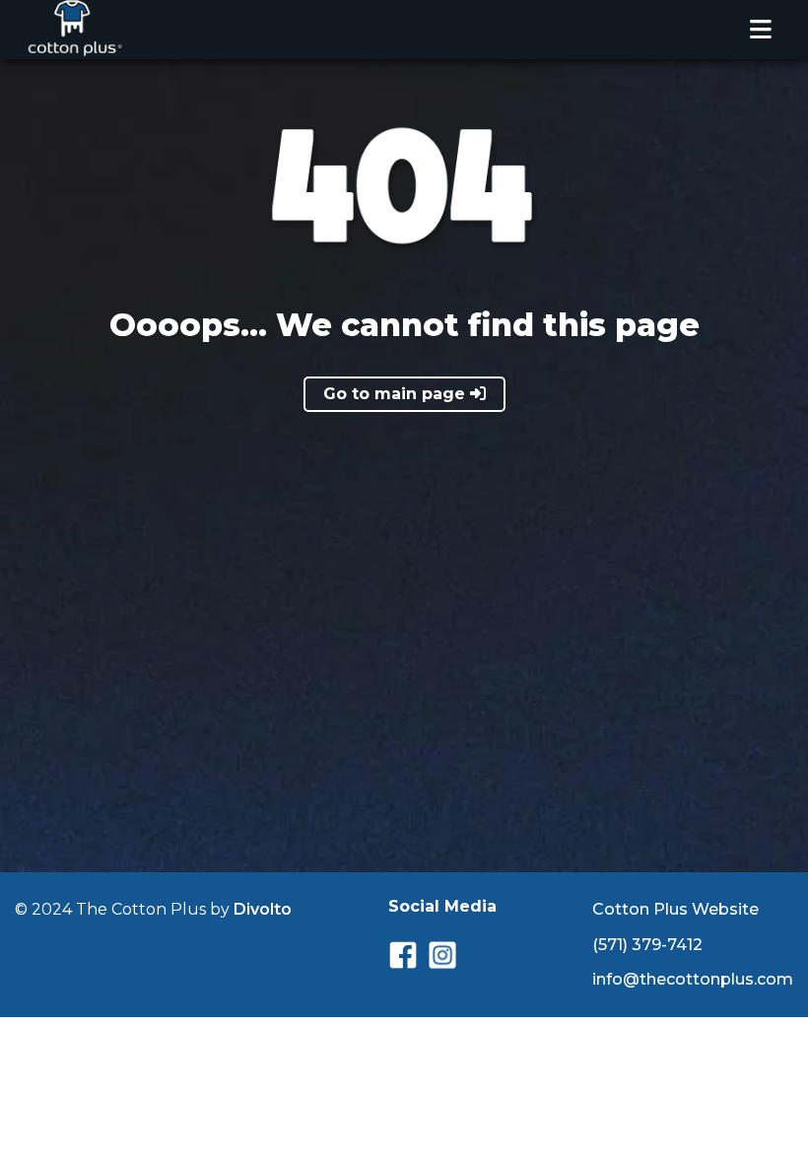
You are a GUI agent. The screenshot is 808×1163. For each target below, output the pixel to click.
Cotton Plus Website (675, 909)
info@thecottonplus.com (692, 979)
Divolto (263, 909)
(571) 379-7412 (647, 944)
